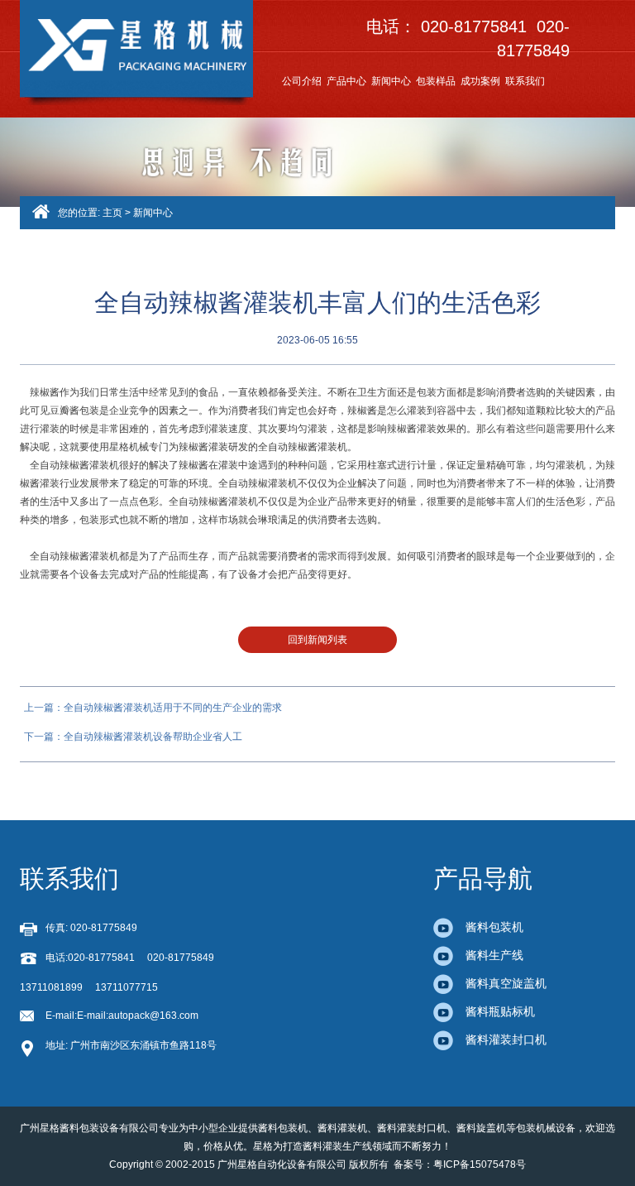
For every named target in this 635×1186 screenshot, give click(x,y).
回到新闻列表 (317, 640)
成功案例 (480, 81)
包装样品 (436, 81)
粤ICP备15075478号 (479, 1164)
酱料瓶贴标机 (500, 1011)
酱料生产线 (494, 955)
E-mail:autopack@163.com (137, 1015)
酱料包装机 (494, 927)
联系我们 (525, 81)
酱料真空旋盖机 (506, 983)
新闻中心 (391, 81)
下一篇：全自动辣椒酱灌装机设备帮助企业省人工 (133, 736)
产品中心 (346, 81)
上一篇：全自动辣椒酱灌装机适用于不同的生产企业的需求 (153, 707)
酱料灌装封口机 (506, 1039)
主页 (112, 212)
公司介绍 (302, 81)
